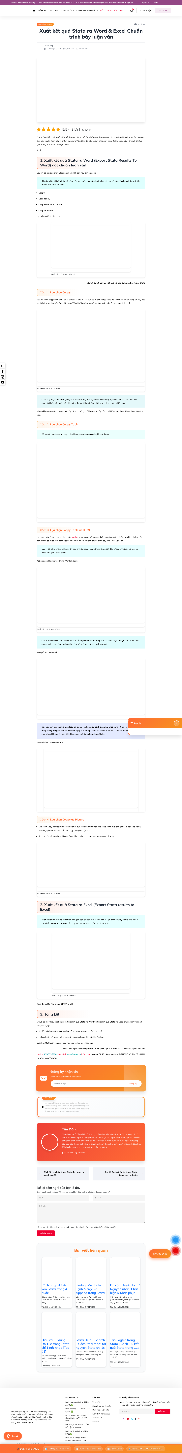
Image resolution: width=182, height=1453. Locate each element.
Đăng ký (163, 10)
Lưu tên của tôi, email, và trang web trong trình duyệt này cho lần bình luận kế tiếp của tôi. (77, 1227)
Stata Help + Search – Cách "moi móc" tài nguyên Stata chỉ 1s (91, 1344)
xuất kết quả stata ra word (69, 1111)
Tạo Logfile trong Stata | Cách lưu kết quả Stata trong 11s (124, 1344)
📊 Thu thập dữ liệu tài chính (57, 1449)
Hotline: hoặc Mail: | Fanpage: (64, 1054)
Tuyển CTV (145, 3)
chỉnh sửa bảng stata (72, 1108)
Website (81, 1153)
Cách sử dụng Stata (45, 24)
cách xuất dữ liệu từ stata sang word (75, 1106)
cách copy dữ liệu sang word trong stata (59, 1103)
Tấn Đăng (48, 45)
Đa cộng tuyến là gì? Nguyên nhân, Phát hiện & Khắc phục (125, 1289)
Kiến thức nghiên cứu (111, 10)
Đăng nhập (146, 10)
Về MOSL (42, 10)
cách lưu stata (80, 1103)
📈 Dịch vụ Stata (114, 1449)
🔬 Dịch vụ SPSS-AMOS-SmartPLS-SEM (145, 1449)
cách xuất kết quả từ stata (54, 1108)
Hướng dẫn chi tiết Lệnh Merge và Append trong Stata (90, 1289)
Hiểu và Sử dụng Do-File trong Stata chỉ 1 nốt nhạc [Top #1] (55, 1345)
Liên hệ (155, 3)
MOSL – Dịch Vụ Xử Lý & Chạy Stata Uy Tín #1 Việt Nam (76, 1418)
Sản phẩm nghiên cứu (61, 10)
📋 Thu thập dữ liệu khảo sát (88, 1449)
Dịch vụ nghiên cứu (86, 10)
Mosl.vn (75, 537)
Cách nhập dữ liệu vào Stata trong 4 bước (55, 1289)
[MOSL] (19, 10)
